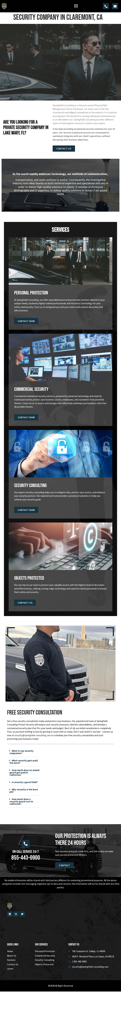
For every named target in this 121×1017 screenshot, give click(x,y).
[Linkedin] (9, 914)
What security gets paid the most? (23, 761)
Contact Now (26, 321)
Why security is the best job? (23, 790)
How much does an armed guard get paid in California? (24, 772)
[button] (76, 6)
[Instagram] (16, 914)
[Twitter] (22, 914)
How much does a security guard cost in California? (21, 801)
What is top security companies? (21, 752)
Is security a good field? (25, 782)
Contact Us (25, 602)
